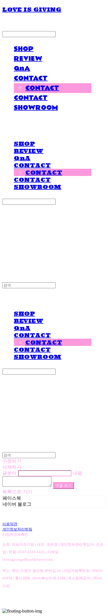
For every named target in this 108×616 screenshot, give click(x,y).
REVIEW (28, 59)
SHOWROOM (36, 108)
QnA (22, 68)
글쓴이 (9, 473)
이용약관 (9, 524)
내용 (77, 473)
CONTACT (31, 78)
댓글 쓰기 (63, 485)
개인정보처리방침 (17, 529)
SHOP (23, 49)
